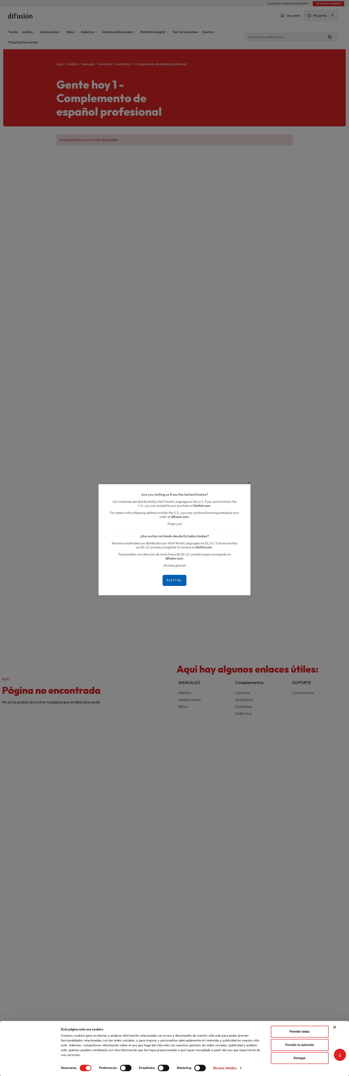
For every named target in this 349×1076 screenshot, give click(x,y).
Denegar (300, 1058)
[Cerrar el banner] (334, 1027)
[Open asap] (340, 1055)
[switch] (125, 1068)
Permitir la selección (299, 1045)
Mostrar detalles (225, 1068)
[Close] (248, 482)
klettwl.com (202, 506)
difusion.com (180, 517)
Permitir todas (300, 1031)
